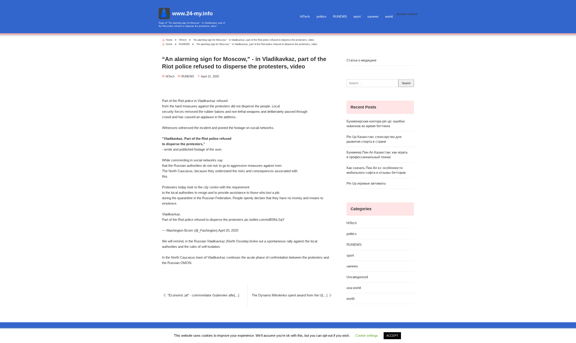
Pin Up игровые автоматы (366, 183)
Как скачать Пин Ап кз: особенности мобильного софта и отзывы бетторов (376, 170)
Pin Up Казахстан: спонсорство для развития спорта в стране (373, 139)
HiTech (305, 16)
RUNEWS (340, 16)
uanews (372, 16)
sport (357, 16)
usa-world (353, 288)
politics (321, 16)
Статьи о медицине (361, 60)
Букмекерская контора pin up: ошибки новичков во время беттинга (375, 123)
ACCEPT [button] (392, 335)
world (389, 16)
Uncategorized (357, 277)
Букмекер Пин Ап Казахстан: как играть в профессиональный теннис (377, 154)
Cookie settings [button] (366, 335)
